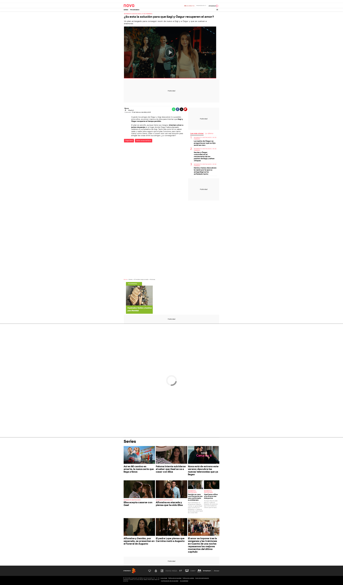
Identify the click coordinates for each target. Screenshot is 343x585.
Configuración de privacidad (169, 581)
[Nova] (135, 6)
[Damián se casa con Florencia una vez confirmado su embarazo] (195, 484)
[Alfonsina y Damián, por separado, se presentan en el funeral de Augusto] (139, 527)
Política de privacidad (174, 578)
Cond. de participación (202, 578)
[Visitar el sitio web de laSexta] (156, 570)
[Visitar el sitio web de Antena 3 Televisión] (149, 570)
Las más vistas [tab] (196, 133)
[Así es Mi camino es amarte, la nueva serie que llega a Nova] (139, 455)
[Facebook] (125, 110)
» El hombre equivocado (140, 279)
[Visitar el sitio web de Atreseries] (180, 570)
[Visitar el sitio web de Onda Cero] (187, 570)
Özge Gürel (129, 140)
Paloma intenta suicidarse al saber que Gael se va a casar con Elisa (171, 469)
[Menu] (217, 9)
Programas (134, 10)
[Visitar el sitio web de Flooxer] (216, 570)
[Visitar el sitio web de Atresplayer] (208, 570)
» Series (130, 279)
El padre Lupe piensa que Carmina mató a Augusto (170, 539)
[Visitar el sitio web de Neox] (162, 570)
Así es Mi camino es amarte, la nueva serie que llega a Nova (139, 469)
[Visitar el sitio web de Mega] (174, 570)
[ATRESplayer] (213, 5)
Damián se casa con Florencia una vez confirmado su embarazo (195, 497)
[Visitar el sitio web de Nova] (168, 570)
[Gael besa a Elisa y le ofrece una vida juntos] (211, 484)
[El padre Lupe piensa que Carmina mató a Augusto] (171, 527)
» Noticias (152, 279)
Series (126, 10)
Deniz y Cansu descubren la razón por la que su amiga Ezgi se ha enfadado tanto (205, 171)
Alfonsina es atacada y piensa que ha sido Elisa (169, 503)
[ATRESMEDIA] (129, 570)
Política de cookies (188, 578)
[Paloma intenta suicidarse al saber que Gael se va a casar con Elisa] (171, 455)
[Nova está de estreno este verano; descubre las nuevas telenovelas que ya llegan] (203, 455)
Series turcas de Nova (143, 140)
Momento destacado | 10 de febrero (205, 138)
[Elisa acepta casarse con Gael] (139, 489)
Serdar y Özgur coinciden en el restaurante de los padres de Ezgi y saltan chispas (204, 156)
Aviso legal (163, 578)
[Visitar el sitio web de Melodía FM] (199, 570)
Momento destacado (132, 500)
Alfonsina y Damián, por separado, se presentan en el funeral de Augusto (139, 541)
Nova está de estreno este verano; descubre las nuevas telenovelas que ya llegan (203, 470)
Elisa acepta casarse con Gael (138, 503)
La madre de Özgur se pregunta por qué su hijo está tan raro (205, 143)
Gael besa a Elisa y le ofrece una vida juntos (211, 496)
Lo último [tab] (209, 133)
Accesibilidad (184, 581)
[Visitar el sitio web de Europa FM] (193, 570)
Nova (125, 279)
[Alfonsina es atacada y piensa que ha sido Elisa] (171, 489)
